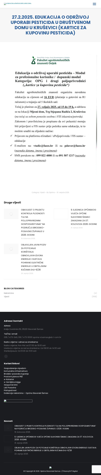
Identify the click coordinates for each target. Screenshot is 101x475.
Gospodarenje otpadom (15, 368)
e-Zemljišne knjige (12, 382)
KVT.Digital (73, 471)
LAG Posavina (10, 387)
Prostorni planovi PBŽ (13, 376)
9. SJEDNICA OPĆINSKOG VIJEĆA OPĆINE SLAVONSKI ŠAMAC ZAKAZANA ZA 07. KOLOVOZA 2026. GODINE (84, 217)
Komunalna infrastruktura (15, 371)
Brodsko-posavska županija (16, 374)
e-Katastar (9, 379)
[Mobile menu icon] (94, 4)
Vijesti (42, 192)
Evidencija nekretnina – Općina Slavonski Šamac (26, 393)
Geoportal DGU (11, 385)
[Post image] (11, 214)
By (51, 192)
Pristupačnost (10, 390)
